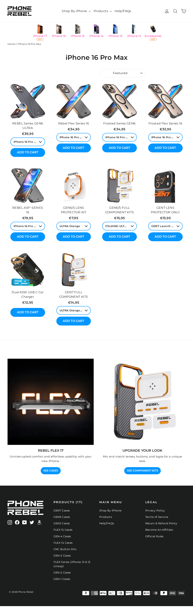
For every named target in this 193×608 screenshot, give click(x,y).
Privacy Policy (155, 510)
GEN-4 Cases (62, 536)
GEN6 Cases (62, 517)
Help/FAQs (123, 11)
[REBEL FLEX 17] (51, 402)
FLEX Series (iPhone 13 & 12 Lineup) (72, 564)
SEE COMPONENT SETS (142, 470)
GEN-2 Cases (62, 572)
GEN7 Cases (62, 510)
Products (101, 11)
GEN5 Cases (62, 523)
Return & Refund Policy (161, 523)
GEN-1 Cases (62, 579)
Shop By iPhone (75, 11)
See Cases (50, 470)
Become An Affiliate (159, 529)
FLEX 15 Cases (63, 529)
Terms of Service (156, 517)
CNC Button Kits (65, 549)
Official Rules (154, 536)
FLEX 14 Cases (63, 542)
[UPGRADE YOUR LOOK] (142, 402)
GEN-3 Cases (62, 555)
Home (12, 43)
